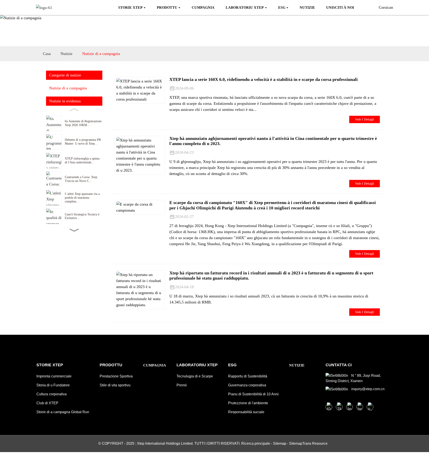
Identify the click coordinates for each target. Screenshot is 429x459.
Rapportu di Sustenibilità (247, 376)
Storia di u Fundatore (53, 385)
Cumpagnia (154, 365)
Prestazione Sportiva (116, 376)
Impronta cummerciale (54, 376)
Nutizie (66, 53)
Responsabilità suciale (246, 412)
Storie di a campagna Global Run (62, 412)
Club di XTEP (47, 403)
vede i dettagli (364, 119)
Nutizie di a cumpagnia (101, 53)
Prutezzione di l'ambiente (248, 403)
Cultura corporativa (51, 394)
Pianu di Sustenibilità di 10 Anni (253, 394)
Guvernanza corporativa (247, 385)
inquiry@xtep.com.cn (367, 389)
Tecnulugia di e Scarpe (195, 376)
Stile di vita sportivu (115, 385)
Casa (47, 53)
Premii (182, 385)
